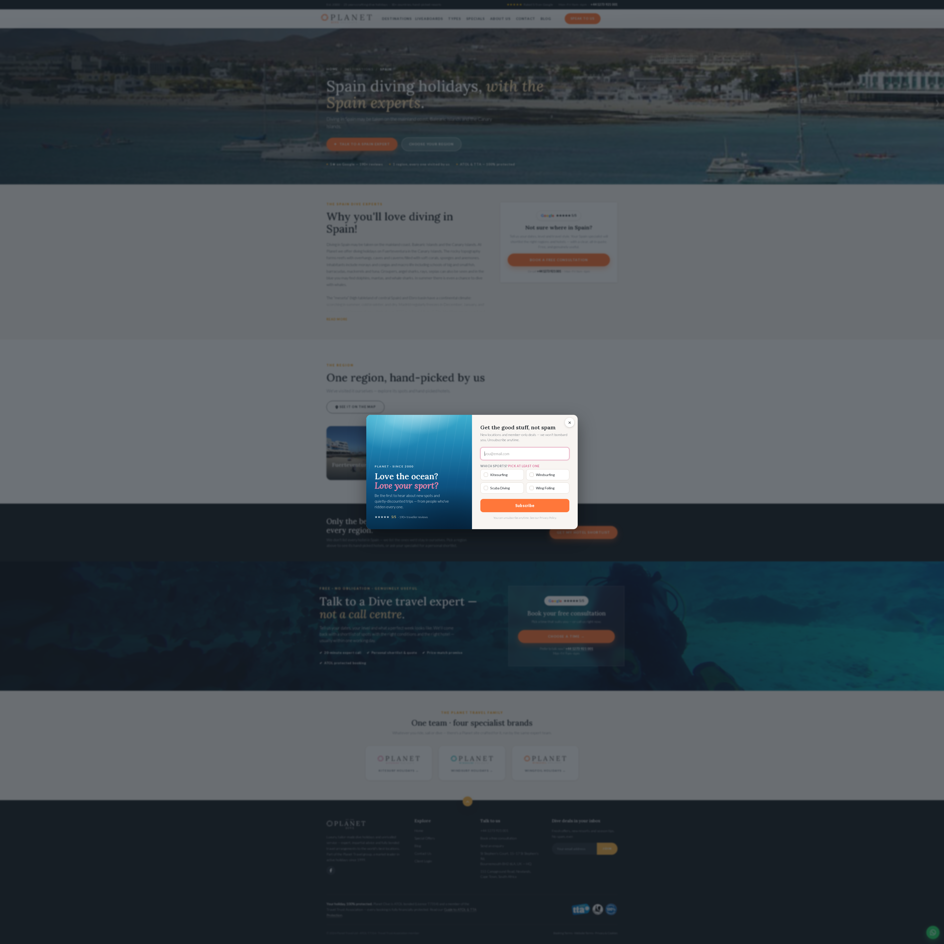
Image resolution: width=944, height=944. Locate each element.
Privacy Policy (548, 517)
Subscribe (525, 505)
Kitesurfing (499, 475)
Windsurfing (545, 475)
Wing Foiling (545, 488)
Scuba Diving (500, 488)
